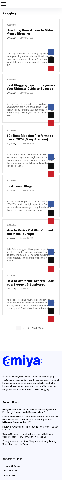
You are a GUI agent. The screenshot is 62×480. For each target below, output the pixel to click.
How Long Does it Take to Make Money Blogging (30, 32)
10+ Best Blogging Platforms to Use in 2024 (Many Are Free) (30, 137)
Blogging (11, 25)
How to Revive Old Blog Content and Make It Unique (30, 232)
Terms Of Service (12, 466)
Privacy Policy (10, 470)
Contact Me (9, 475)
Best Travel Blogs (19, 186)
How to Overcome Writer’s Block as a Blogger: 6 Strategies (30, 282)
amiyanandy (11, 38)
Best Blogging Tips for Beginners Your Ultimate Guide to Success (31, 87)
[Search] (57, 4)
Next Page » (38, 327)
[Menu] (4, 4)
